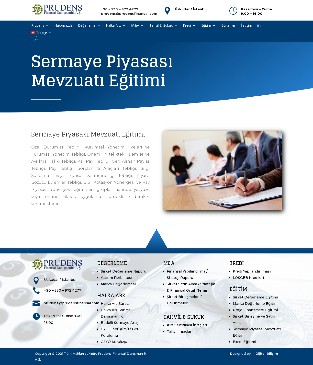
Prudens (37, 26)
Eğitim (206, 26)
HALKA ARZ (111, 295)
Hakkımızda (64, 26)
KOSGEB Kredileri (248, 277)
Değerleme (87, 26)
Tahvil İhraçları (179, 331)
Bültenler (228, 26)
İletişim (246, 26)
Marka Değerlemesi (118, 284)
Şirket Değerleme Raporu (123, 271)
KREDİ (236, 263)
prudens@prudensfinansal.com (71, 303)
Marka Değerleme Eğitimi (256, 303)
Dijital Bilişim (267, 353)
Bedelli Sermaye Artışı (120, 322)
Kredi (187, 26)
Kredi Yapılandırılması (252, 271)
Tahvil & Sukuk (161, 26)
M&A (135, 26)
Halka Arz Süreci (115, 303)
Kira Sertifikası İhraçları (187, 325)
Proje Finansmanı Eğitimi (255, 310)
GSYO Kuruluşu (114, 342)
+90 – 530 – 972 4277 (62, 290)
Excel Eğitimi (244, 342)
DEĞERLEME (112, 263)
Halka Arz (113, 26)
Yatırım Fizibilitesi (116, 277)
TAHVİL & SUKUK (183, 317)
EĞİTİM (238, 289)
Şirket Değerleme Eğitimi (255, 297)
